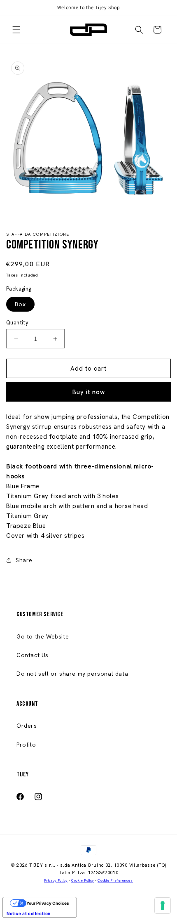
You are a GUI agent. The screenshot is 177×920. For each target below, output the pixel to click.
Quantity (17, 322)
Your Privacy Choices (47, 903)
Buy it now (88, 392)
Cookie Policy (82, 880)
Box (20, 304)
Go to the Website (42, 636)
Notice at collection (29, 913)
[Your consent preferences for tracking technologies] (162, 905)
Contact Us (32, 655)
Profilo (26, 744)
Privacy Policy (56, 880)
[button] (16, 30)
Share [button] (24, 560)
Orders (26, 725)
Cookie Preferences (115, 880)
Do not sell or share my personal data (72, 673)
